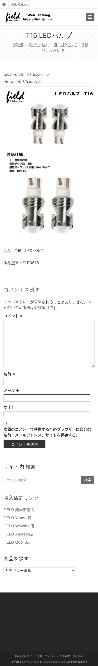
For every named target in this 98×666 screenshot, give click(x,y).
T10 (85, 44)
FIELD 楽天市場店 (19, 509)
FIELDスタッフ (39, 74)
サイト (9, 406)
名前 (9, 373)
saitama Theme (52, 661)
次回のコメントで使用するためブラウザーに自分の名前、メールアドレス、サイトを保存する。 (47, 432)
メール (11, 390)
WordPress (32, 661)
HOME (18, 44)
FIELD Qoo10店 (17, 542)
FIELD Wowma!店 (19, 526)
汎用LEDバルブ (65, 44)
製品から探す (39, 44)
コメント (13, 315)
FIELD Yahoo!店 (17, 517)
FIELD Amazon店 (19, 534)
